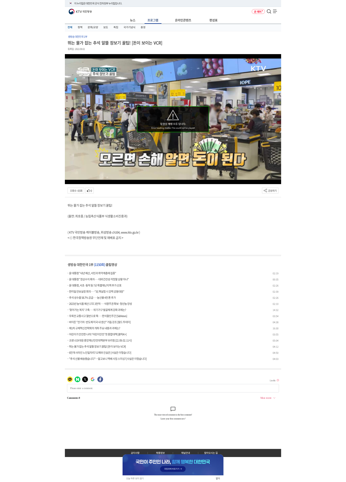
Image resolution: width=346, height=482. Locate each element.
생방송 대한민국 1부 (77, 36)
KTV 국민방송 (75, 10)
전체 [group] (70, 27)
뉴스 (132, 20)
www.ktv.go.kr (130, 232)
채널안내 (185, 452)
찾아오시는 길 (211, 452)
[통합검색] (269, 11)
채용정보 (160, 452)
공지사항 (135, 452)
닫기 (218, 478)
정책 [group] (80, 27)
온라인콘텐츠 (183, 20)
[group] (173, 464)
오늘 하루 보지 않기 (135, 478)
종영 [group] (143, 27)
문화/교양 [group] (93, 27)
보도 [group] (105, 27)
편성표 (213, 20)
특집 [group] (116, 27)
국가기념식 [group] (129, 27)
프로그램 (152, 20)
